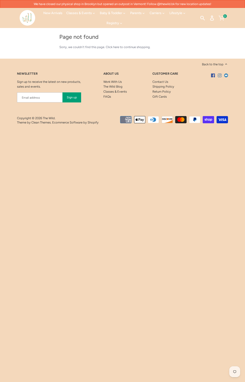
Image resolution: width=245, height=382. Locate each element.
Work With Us (112, 82)
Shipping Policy (163, 86)
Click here (112, 47)
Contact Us (160, 82)
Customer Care (165, 73)
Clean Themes (41, 122)
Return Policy (161, 91)
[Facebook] (213, 75)
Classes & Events (115, 91)
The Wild (49, 118)
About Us (111, 73)
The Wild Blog (112, 86)
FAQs (107, 96)
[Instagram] (220, 75)
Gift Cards (159, 96)
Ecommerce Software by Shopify (75, 122)
